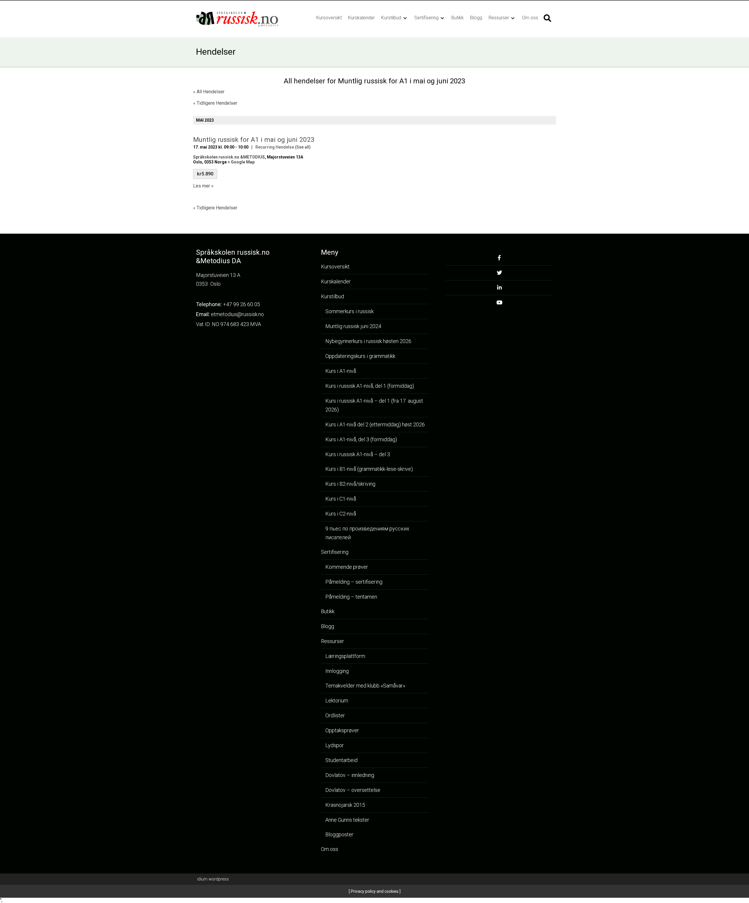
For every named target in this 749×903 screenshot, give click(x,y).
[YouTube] (499, 304)
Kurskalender (361, 17)
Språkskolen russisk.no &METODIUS (229, 157)
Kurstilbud (391, 17)
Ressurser (499, 17)
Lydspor (334, 745)
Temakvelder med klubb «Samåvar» (365, 686)
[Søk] (547, 18)
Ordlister (335, 715)
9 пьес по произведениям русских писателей (367, 532)
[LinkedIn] (499, 289)
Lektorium (336, 700)
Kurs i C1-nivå (340, 499)
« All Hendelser (208, 91)
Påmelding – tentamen (351, 597)
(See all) (303, 147)
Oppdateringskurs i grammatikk (360, 356)
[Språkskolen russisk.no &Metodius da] (243, 19)
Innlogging (337, 671)
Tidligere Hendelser (215, 103)
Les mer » (203, 186)
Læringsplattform (345, 656)
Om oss (530, 17)
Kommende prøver (346, 567)
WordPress (213, 879)
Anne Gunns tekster (347, 820)
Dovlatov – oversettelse (352, 790)
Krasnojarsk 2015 (345, 805)
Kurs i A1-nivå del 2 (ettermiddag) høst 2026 (375, 424)
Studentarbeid (341, 760)
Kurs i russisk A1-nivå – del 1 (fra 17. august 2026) (374, 405)
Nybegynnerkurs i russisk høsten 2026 (368, 341)
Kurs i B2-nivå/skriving (350, 484)
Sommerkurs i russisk (349, 311)
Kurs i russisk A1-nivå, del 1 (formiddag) (369, 386)
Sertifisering (427, 17)
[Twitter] (499, 274)
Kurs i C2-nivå (340, 514)
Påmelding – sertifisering (353, 582)
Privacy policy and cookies (374, 891)
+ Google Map (241, 162)
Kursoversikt (329, 17)
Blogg (476, 17)
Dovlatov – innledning (349, 775)
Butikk (457, 17)
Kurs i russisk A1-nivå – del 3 (357, 454)
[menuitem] (329, 18)
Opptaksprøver (342, 730)
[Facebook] (499, 260)
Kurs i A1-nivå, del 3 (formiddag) (361, 439)
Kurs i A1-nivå (340, 371)
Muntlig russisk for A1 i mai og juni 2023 (254, 139)
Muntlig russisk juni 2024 (353, 326)
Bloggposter (339, 834)
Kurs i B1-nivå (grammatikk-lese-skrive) (369, 469)
